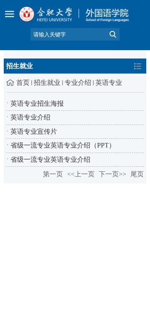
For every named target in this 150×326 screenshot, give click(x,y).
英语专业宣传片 (33, 131)
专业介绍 (78, 82)
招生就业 (47, 82)
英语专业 (108, 82)
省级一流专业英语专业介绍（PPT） (62, 145)
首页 (23, 82)
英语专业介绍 (30, 117)
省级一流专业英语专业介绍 (50, 159)
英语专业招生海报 (37, 103)
